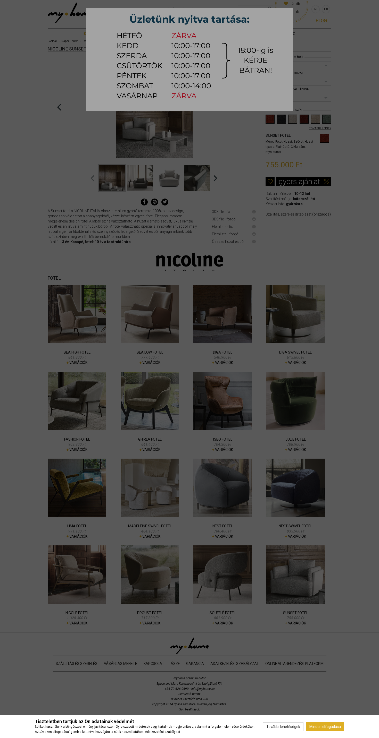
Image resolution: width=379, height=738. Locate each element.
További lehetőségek (283, 727)
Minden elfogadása (325, 727)
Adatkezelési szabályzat (162, 732)
